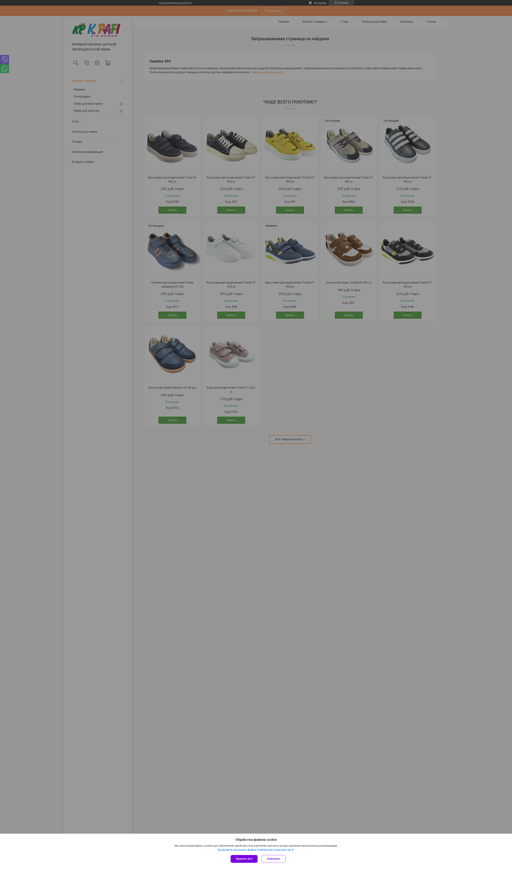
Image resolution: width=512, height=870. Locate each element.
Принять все (244, 858)
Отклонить (273, 858)
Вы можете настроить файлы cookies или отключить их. (254, 849)
